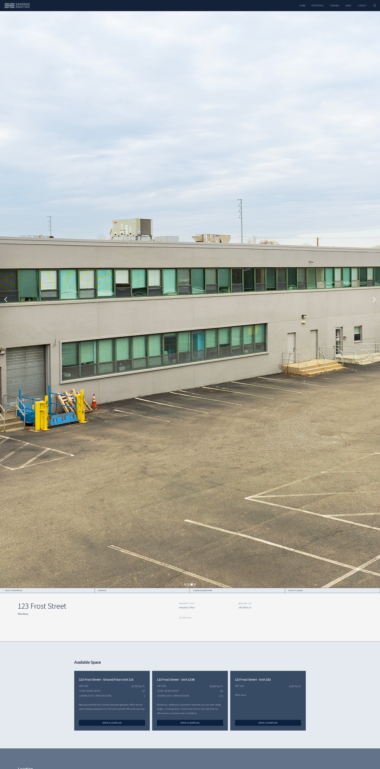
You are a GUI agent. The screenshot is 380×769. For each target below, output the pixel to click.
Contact (362, 5)
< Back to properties (12, 590)
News (348, 5)
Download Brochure (202, 590)
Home (302, 5)
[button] (6, 299)
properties (318, 5)
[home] (17, 5)
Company (334, 5)
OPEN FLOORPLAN (112, 722)
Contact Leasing (295, 590)
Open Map (102, 590)
